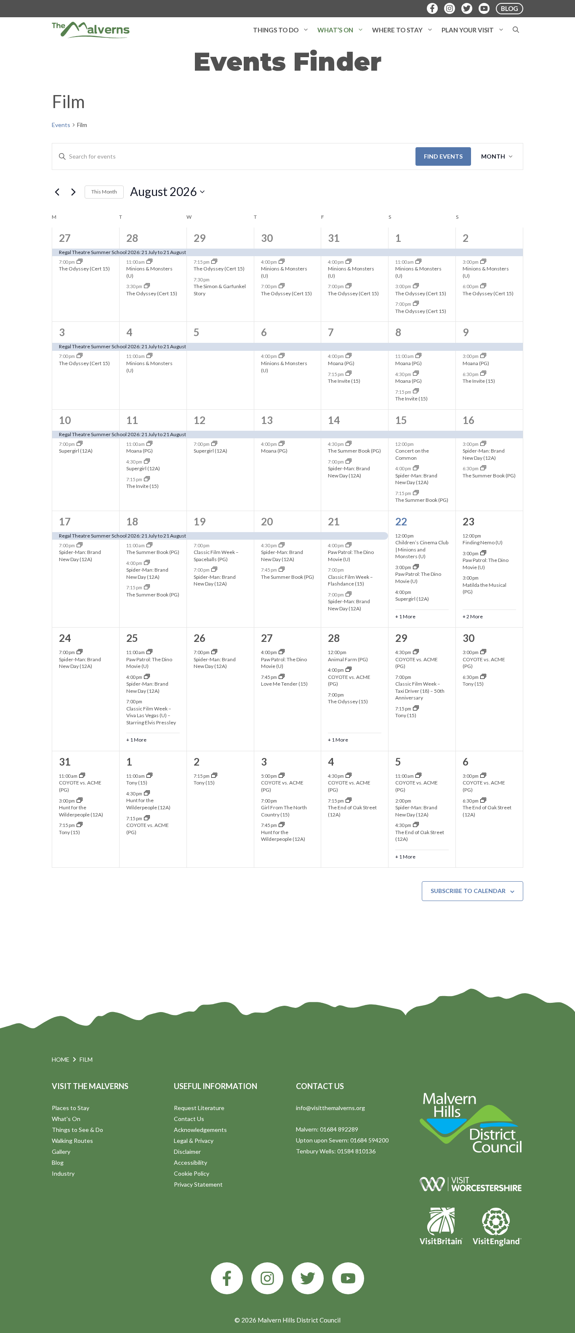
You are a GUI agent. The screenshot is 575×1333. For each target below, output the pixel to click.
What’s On (335, 30)
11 (132, 420)
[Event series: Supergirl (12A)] (80, 444)
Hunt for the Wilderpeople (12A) (81, 811)
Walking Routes (72, 1140)
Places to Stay (70, 1107)
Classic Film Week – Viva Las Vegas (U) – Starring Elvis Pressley (151, 715)
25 (132, 638)
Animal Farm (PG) (348, 659)
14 (334, 420)
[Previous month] (57, 192)
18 (132, 521)
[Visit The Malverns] (91, 29)
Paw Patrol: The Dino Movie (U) (149, 663)
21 (334, 521)
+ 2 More (473, 616)
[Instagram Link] (449, 8)
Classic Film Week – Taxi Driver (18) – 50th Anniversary (420, 691)
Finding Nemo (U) (483, 542)
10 (65, 420)
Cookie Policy (191, 1173)
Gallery (61, 1151)
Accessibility (190, 1162)
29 (199, 238)
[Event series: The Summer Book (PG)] (348, 444)
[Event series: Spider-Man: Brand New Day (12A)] (348, 461)
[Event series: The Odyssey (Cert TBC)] (80, 262)
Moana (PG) (341, 363)
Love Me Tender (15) (284, 684)
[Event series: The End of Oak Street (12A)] (348, 800)
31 (334, 238)
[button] (305, 29)
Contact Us (189, 1118)
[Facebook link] (227, 1278)
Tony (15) (405, 715)
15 (401, 420)
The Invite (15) (344, 381)
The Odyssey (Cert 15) (84, 268)
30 (267, 238)
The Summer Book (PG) (354, 451)
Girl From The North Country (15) (284, 811)
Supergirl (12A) (76, 451)
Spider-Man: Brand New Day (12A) (349, 472)
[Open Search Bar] (515, 29)
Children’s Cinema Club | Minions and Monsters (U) (421, 549)
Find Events (443, 156)
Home (60, 1059)
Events (61, 124)
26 (199, 638)
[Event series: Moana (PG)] (348, 356)
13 (267, 420)
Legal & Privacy (193, 1140)
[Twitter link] (308, 1278)
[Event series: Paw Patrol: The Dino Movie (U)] (348, 545)
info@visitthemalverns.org (330, 1107)
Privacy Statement (198, 1184)
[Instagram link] (267, 1278)
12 (199, 420)
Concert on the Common (412, 454)
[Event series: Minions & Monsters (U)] (149, 262)
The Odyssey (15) (348, 701)
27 (65, 238)
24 (65, 638)
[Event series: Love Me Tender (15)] (282, 677)
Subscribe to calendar (468, 890)
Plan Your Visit (468, 30)
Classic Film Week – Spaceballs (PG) (216, 555)
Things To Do (275, 30)
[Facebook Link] (432, 8)
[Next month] (73, 192)
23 (468, 521)
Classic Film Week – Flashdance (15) (350, 580)
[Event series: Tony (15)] (416, 708)
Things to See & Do (77, 1129)
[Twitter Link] (466, 8)
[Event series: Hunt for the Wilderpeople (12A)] (80, 800)
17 (65, 521)
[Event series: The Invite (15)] (348, 373)
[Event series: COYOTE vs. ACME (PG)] (348, 670)
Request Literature (199, 1107)
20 (267, 521)
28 (132, 238)
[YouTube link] (348, 1278)
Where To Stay (397, 30)
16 (468, 420)
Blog (58, 1162)
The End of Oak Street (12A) (419, 836)
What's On (66, 1118)
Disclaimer (187, 1151)
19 (199, 521)
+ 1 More (405, 616)
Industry (63, 1173)
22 (401, 521)
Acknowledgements (200, 1129)
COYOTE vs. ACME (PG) (349, 680)
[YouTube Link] (484, 8)
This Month (104, 191)
